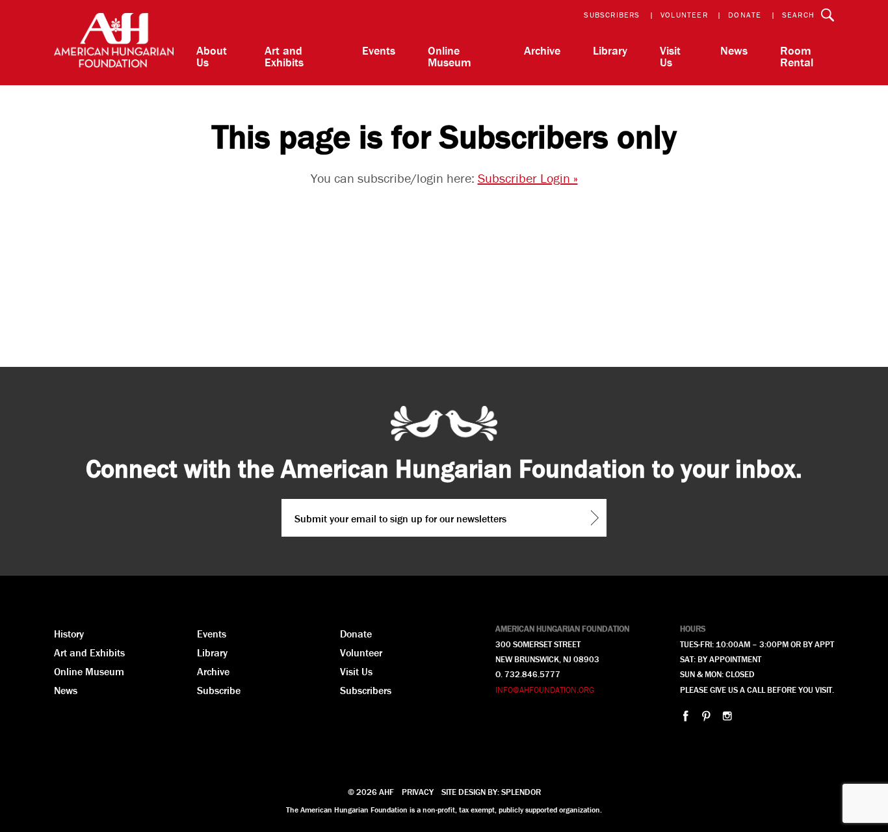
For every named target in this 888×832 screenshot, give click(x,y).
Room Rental (796, 56)
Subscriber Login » (528, 178)
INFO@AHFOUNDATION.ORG (544, 689)
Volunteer (684, 15)
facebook (685, 715)
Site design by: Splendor (491, 792)
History (69, 633)
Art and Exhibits (284, 56)
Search (798, 15)
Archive (542, 50)
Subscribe (219, 690)
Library (610, 50)
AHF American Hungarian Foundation (114, 42)
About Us (211, 56)
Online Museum (449, 56)
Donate (744, 15)
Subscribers (612, 15)
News (734, 50)
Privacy (418, 792)
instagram (727, 715)
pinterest (706, 715)
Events (378, 50)
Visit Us (670, 56)
